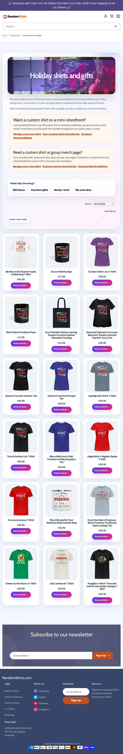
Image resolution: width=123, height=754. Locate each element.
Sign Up (101, 655)
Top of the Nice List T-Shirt (21, 456)
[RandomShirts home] (51, 16)
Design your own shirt (27, 134)
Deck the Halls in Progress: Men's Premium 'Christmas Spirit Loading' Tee (102, 523)
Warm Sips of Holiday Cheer (21, 332)
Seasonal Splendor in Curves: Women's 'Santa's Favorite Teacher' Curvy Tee (102, 335)
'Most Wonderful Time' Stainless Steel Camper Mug (61, 521)
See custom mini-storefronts (61, 134)
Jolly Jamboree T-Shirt (62, 583)
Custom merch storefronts (59, 166)
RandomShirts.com (17, 678)
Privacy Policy (12, 703)
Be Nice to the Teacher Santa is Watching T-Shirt (21, 273)
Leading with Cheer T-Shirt (102, 396)
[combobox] (57, 26)
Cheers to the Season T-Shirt (21, 583)
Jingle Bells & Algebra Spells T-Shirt (102, 458)
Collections (15, 35)
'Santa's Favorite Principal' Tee (61, 397)
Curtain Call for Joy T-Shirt (102, 271)
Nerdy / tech (61, 190)
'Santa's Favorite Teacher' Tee (21, 396)
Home (4, 35)
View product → (21, 285)
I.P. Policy (10, 709)
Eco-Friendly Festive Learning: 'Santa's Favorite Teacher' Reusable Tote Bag (61, 335)
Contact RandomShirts (93, 166)
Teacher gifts (39, 190)
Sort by (88, 204)
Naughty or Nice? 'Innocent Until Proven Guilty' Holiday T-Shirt (102, 586)
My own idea (83, 190)
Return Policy (12, 691)
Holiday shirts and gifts (32, 35)
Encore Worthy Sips (61, 271)
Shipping (9, 715)
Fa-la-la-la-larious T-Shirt (21, 520)
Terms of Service (13, 697)
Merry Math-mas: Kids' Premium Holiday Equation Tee (61, 459)
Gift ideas (19, 190)
